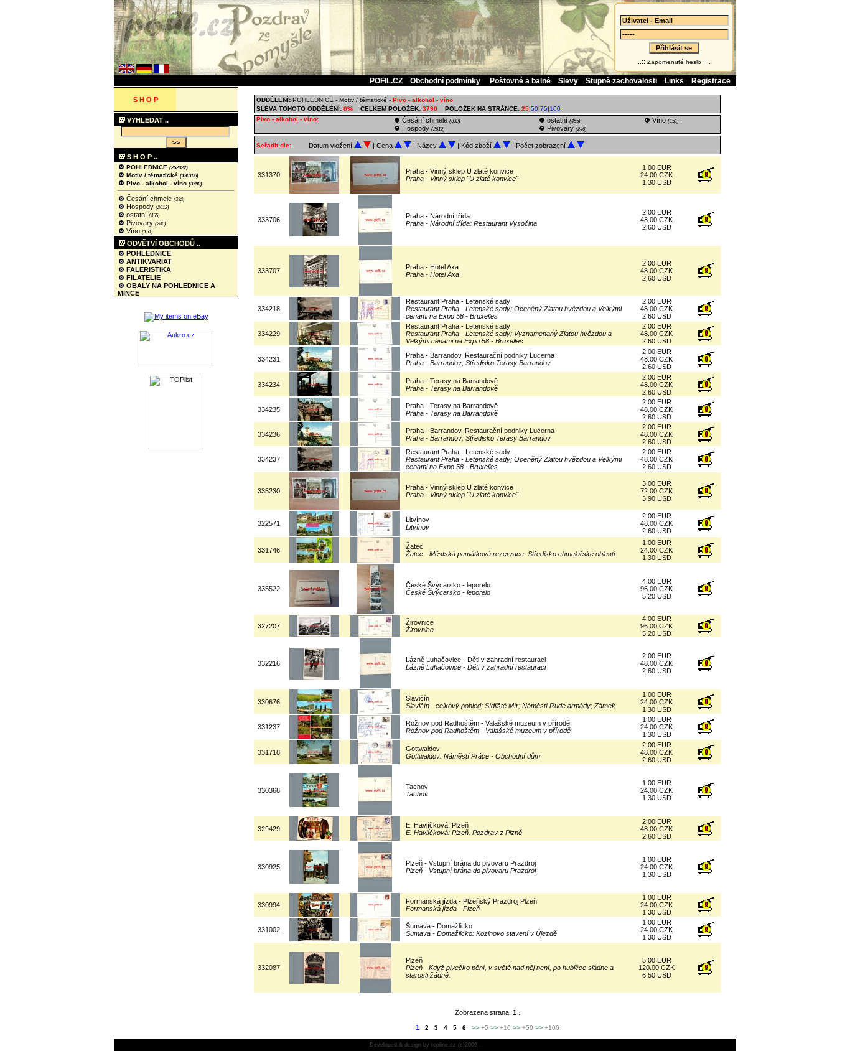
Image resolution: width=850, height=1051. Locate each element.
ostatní (136, 214)
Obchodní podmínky (446, 81)
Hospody (140, 206)
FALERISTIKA (147, 269)
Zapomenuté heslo (674, 61)
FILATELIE (142, 277)
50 (534, 108)
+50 (527, 1027)
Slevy (568, 81)
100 (555, 108)
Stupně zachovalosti (621, 81)
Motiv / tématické (152, 175)
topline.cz (443, 1045)
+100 (551, 1027)
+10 (505, 1027)
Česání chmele (149, 198)
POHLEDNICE (146, 167)
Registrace (711, 81)
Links (674, 81)
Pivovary (139, 223)
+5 (484, 1027)
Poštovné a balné (520, 81)
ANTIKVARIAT (148, 261)
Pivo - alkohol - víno (156, 183)
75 (544, 108)
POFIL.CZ (386, 81)
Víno (133, 231)
